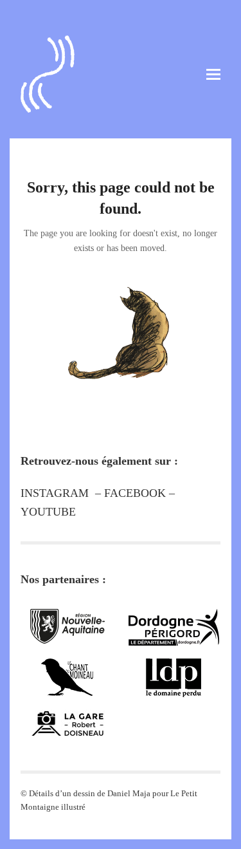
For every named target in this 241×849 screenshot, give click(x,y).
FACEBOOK (135, 493)
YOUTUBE (48, 511)
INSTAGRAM (55, 493)
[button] (213, 74)
